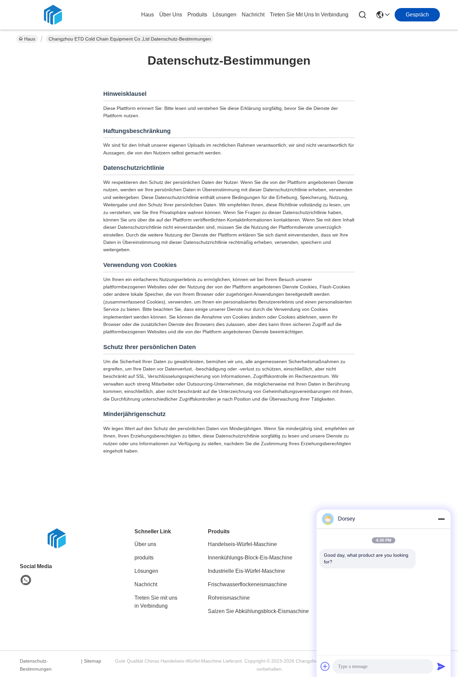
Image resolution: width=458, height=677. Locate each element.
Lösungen (146, 571)
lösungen (224, 14)
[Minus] (441, 519)
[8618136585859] (26, 580)
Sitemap (92, 661)
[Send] (441, 666)
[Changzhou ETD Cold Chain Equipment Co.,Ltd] (53, 15)
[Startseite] (57, 546)
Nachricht (145, 584)
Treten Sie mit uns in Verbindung (155, 602)
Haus (147, 14)
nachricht (253, 14)
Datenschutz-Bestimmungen (36, 665)
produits (197, 14)
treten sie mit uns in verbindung (309, 14)
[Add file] (325, 666)
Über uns (170, 14)
